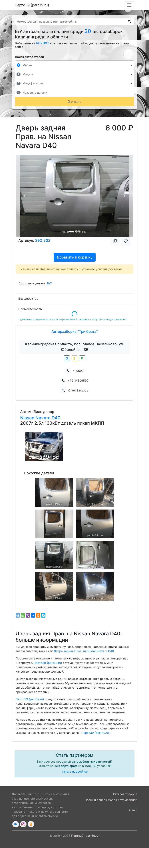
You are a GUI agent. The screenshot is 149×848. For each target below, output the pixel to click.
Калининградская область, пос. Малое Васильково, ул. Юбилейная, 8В (74, 347)
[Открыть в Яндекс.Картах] (74, 358)
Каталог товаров (125, 794)
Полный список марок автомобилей (111, 800)
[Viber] (28, 615)
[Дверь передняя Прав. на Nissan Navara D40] (54, 586)
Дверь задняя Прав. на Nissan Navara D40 (84, 651)
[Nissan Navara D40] (44, 446)
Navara (43, 417)
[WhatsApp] (23, 615)
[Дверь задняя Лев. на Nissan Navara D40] (54, 524)
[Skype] (43, 615)
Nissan (27, 417)
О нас (133, 810)
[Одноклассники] (38, 615)
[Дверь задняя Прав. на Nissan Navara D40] (54, 492)
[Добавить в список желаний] (126, 241)
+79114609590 (78, 380)
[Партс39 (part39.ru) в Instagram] (23, 824)
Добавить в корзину (74, 257)
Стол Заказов (78, 390)
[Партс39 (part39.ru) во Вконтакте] (15, 824)
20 (88, 31)
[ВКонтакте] (33, 615)
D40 (56, 417)
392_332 (42, 240)
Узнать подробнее (75, 771)
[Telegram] (18, 615)
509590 (78, 371)
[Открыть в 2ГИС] (82, 358)
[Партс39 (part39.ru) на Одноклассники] (31, 824)
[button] (24, 196)
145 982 (43, 43)
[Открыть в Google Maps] (67, 358)
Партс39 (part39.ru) (32, 5)
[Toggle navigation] (129, 5)
